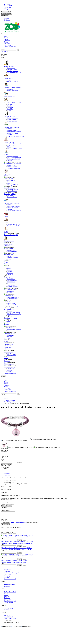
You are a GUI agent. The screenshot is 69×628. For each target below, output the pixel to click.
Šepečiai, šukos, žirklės (13, 226)
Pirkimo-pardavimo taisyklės (11, 573)
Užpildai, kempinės (12, 286)
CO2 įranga (7, 321)
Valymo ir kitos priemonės (14, 210)
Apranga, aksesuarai (9, 96)
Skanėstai (9, 183)
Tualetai (9, 209)
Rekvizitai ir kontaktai (10, 579)
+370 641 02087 (5, 51)
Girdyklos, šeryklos (12, 90)
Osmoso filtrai (11, 285)
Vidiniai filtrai (11, 282)
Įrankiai (9, 330)
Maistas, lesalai (11, 250)
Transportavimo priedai (13, 168)
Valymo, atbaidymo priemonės (15, 136)
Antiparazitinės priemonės (14, 144)
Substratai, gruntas (9, 364)
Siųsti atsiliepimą (5, 524)
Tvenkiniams (10, 274)
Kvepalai (9, 128)
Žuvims (6, 42)
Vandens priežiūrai (9, 309)
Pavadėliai (10, 109)
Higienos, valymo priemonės (11, 127)
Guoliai (9, 80)
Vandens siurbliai (8, 295)
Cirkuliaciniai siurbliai (13, 297)
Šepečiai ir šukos (11, 145)
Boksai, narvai (11, 165)
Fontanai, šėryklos (12, 197)
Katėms (6, 39)
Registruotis (7, 20)
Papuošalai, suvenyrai (10, 46)
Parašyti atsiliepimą (6, 505)
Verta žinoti (7, 4)
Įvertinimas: (4, 519)
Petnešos (9, 106)
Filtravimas (7, 277)
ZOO (2, 453)
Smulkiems (7, 43)
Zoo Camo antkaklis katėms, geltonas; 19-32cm (13, 562)
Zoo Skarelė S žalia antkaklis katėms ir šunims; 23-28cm (16, 549)
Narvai (9, 256)
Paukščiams (7, 40)
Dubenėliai (10, 89)
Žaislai (6, 154)
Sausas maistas (11, 68)
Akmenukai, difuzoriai (13, 304)
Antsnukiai (10, 104)
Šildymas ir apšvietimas (10, 289)
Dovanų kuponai (8, 602)
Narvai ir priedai (8, 254)
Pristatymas (7, 9)
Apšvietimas (10, 291)
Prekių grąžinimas (9, 576)
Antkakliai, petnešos (12, 189)
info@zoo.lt (7, 609)
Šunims (6, 37)
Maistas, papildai (8, 248)
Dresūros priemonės (9, 116)
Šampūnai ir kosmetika (13, 206)
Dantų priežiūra (11, 130)
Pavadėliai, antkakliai (9, 188)
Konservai (10, 181)
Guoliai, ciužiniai (8, 78)
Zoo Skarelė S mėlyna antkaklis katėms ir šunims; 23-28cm (16, 543)
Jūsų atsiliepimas (5, 510)
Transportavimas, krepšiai (11, 235)
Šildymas (9, 292)
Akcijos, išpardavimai (10, 592)
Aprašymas (7, 473)
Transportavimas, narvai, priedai (12, 163)
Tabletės (9, 271)
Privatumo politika (9, 574)
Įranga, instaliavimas (9, 367)
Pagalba (3, 581)
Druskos (9, 311)
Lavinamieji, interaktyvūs (14, 157)
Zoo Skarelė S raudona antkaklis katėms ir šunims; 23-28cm (16, 555)
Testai (9, 315)
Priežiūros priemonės (9, 142)
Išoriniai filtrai (11, 279)
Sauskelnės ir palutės (12, 133)
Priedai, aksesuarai (12, 191)
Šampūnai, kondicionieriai (14, 131)
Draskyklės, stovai (9, 241)
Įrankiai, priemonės (12, 118)
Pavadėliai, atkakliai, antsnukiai (12, 103)
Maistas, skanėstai (9, 66)
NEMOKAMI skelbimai (10, 5)
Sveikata (6, 324)
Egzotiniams (7, 45)
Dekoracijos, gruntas (9, 333)
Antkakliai (10, 107)
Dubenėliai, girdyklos (9, 194)
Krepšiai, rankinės (12, 166)
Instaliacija (10, 371)
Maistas (6, 267)
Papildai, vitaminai (12, 251)
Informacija (4, 567)
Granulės (9, 268)
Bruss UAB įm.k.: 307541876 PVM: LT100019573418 (10, 617)
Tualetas (9, 134)
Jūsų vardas (4, 507)
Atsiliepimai (7, 475)
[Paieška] (19, 394)
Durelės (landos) (8, 174)
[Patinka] (23, 540)
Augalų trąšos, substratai (10, 318)
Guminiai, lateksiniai (12, 156)
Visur (5, 36)
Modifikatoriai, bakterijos (14, 314)
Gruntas (9, 336)
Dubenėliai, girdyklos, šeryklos (12, 87)
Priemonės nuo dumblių (13, 312)
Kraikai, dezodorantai (13, 207)
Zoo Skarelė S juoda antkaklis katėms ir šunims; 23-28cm (16, 536)
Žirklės (9, 147)
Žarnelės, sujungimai (12, 306)
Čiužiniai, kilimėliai (12, 81)
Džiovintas (10, 273)
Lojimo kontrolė (11, 119)
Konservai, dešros (12, 69)
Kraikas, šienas (8, 347)
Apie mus (6, 577)
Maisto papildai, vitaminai (14, 72)
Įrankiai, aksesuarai (9, 327)
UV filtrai (10, 283)
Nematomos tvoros (12, 121)
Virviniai (9, 160)
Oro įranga (7, 301)
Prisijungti (6, 18)
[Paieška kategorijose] (1, 33)
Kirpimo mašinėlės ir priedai (14, 148)
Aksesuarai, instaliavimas (14, 329)
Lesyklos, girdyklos (12, 257)
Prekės (2, 589)
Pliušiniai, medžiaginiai (13, 159)
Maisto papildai (11, 355)
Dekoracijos (10, 335)
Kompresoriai (11, 303)
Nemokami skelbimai (9, 584)
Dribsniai (9, 270)
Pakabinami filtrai (12, 280)
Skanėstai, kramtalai (12, 71)
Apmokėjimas (7, 7)
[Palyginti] (25, 540)
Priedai (9, 110)
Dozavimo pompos (12, 298)
